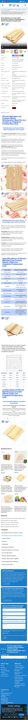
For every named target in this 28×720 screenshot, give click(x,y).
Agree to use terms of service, (14, 635)
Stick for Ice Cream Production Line (9, 524)
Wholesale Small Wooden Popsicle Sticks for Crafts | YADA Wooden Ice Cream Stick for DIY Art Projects (20, 509)
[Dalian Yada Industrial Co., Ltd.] (14, 5)
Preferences (17, 717)
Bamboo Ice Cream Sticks (7, 518)
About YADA (3, 669)
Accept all (21, 714)
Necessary (6, 717)
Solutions (3, 672)
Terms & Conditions (21, 635)
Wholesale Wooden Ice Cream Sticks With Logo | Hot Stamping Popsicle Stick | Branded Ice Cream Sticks (7, 467)
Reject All (6, 714)
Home (2, 9)
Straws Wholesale (19, 677)
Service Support (4, 676)
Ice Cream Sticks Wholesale (18, 669)
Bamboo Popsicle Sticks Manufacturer (10, 526)
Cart (4, 1)
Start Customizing (7, 600)
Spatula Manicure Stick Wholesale (20, 686)
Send (5, 638)
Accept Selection (14, 714)
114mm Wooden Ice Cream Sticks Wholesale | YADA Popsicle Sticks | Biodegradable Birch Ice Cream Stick (7, 509)
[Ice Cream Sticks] (14, 108)
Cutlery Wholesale (19, 665)
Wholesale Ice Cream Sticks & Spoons (16, 9)
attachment (6, 633)
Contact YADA (7, 584)
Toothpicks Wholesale (20, 667)
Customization (4, 674)
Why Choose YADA (5, 671)
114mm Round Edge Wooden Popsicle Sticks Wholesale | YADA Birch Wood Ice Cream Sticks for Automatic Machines (7, 488)
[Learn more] (14, 418)
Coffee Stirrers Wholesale (21, 675)
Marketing (23, 717)
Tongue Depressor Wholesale (19, 681)
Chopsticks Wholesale (20, 683)
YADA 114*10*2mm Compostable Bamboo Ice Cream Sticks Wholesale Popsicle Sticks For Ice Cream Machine (20, 488)
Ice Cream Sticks (5, 11)
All (5, 9)
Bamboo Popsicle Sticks (19, 518)
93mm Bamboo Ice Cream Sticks (9, 520)
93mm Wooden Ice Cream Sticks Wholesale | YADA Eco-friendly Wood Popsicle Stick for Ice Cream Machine (20, 467)
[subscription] (25, 657)
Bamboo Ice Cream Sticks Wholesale (9, 522)
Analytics (11, 717)
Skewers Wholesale (19, 679)
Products (3, 667)
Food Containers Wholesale (18, 673)
